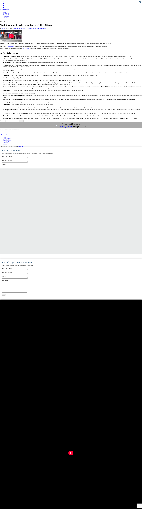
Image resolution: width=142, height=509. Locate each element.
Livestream (5, 17)
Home (4, 12)
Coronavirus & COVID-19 (19, 28)
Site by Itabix (21, 146)
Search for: (2, 121)
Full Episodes (6, 16)
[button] (71, 255)
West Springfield (10, 46)
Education (28, 28)
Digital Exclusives (7, 14)
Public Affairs (34, 28)
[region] (71, 213)
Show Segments (7, 13)
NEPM (3, 28)
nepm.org (5, 18)
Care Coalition (25, 48)
